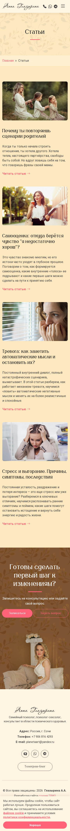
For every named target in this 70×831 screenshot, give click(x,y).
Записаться (17, 613)
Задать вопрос (50, 613)
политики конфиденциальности (26, 817)
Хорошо (35, 825)
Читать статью (14, 173)
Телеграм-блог (35, 766)
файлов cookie (13, 813)
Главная (8, 60)
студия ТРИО (47, 795)
